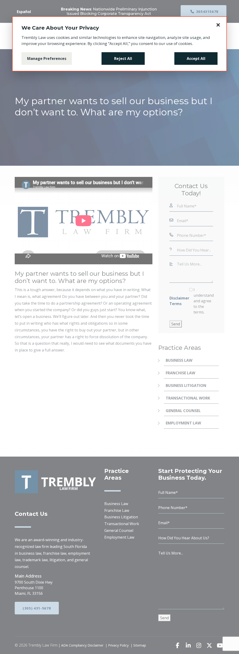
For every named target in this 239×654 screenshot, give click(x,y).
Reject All (123, 58)
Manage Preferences (46, 58)
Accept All (196, 58)
